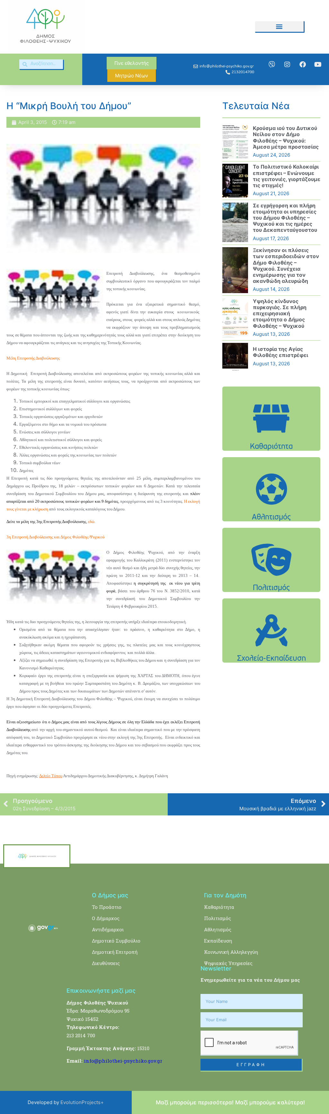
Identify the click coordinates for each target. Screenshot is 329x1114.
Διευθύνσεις (106, 963)
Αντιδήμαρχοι (108, 929)
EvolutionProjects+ (82, 1102)
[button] (279, 26)
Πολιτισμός (217, 918)
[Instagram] (287, 64)
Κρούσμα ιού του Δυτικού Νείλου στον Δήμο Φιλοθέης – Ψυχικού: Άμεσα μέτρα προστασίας (286, 137)
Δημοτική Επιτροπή (115, 952)
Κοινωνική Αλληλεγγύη (231, 952)
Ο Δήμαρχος (106, 918)
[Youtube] (318, 64)
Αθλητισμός (217, 929)
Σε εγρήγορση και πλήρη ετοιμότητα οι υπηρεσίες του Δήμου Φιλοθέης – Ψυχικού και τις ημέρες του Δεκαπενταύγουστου (285, 217)
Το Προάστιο (106, 907)
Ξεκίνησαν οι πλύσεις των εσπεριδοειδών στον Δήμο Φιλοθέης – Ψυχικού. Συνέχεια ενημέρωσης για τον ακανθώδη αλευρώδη (286, 265)
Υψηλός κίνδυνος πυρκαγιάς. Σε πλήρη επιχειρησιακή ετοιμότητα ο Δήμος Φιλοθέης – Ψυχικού (280, 313)
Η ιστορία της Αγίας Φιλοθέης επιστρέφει (280, 352)
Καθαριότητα (219, 907)
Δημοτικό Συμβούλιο (116, 940)
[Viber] (272, 64)
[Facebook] (302, 64)
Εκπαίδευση (218, 940)
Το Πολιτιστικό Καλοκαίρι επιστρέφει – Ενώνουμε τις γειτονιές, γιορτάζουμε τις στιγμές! (286, 175)
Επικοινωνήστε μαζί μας (101, 990)
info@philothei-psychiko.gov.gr (123, 1060)
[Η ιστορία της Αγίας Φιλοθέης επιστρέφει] (235, 356)
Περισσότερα (271, 439)
